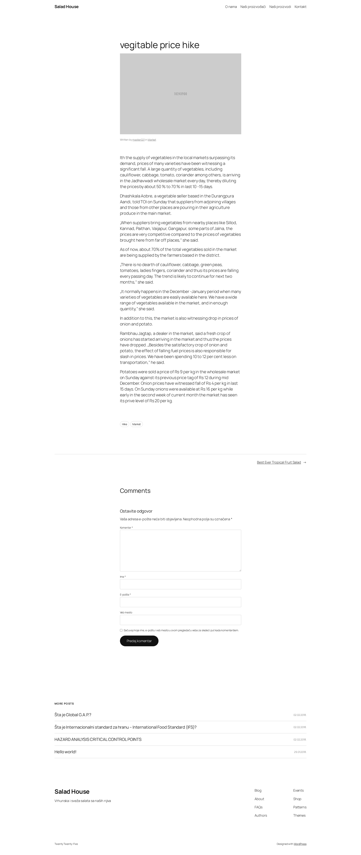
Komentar (126, 527)
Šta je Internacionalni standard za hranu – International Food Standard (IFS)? (126, 727)
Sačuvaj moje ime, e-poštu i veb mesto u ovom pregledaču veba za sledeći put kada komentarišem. (181, 630)
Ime (123, 576)
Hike (124, 424)
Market (152, 139)
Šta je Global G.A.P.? (73, 714)
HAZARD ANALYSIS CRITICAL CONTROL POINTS (98, 739)
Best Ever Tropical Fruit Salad (279, 462)
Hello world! (66, 752)
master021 (138, 139)
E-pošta (125, 594)
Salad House (67, 6)
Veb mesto (126, 612)
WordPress (300, 844)
